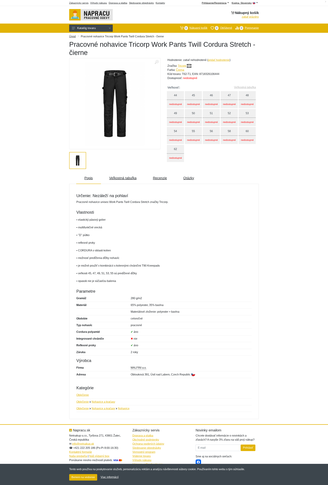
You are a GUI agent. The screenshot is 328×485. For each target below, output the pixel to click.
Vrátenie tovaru (141, 456)
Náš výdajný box (99, 456)
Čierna (180, 69)
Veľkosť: (173, 87)
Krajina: (242, 3)
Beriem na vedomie (83, 477)
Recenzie (160, 178)
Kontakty (160, 3)
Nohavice (123, 408)
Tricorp (182, 65)
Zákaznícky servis (78, 3)
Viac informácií (110, 477)
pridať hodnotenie (219, 60)
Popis (88, 178)
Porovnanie (250, 28)
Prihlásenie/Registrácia (214, 3)
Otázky (188, 178)
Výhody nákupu (98, 3)
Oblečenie (82, 395)
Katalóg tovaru (86, 28)
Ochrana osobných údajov (148, 443)
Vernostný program (143, 452)
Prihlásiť (248, 447)
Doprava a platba (118, 3)
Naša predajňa (78, 456)
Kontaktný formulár (80, 452)
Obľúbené (224, 28)
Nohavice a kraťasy (103, 401)
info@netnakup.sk (83, 443)
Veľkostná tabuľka (245, 87)
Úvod (72, 36)
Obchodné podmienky (145, 439)
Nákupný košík (196, 28)
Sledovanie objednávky (141, 3)
